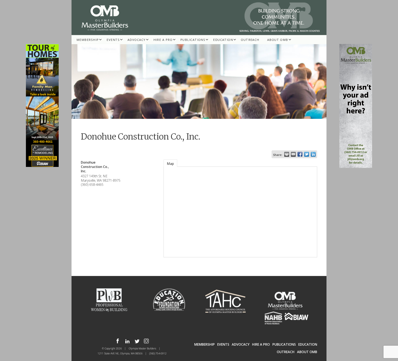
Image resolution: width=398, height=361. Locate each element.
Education (223, 40)
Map (170, 163)
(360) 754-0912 (157, 353)
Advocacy (136, 40)
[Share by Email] (293, 154)
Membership (87, 40)
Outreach (250, 40)
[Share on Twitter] (306, 154)
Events (113, 40)
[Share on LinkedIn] (313, 154)
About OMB (277, 40)
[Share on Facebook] (299, 154)
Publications (192, 40)
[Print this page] (286, 154)
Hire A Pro (162, 40)
